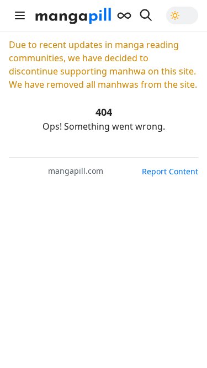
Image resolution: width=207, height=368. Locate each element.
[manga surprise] (124, 15)
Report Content (170, 171)
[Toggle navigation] (20, 15)
